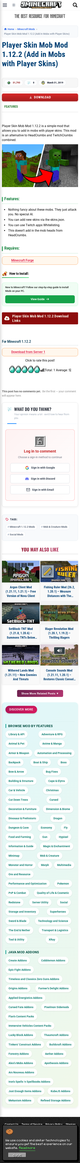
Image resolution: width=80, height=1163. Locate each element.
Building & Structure (21, 780)
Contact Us (11, 1124)
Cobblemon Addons (53, 960)
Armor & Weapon (19, 753)
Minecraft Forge (22, 260)
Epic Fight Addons (20, 969)
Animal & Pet (16, 743)
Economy (46, 827)
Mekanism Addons (20, 1100)
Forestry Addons (19, 1053)
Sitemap (71, 1124)
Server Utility (40, 902)
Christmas (52, 790)
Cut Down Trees (18, 799)
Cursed (54, 799)
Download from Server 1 (28, 352)
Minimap (14, 855)
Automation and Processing (54, 753)
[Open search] (75, 5)
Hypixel (63, 836)
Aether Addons (54, 1053)
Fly (66, 827)
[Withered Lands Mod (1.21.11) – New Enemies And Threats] (21, 655)
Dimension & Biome (58, 809)
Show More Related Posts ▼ (40, 693)
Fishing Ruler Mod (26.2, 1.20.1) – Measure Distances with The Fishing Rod (59, 591)
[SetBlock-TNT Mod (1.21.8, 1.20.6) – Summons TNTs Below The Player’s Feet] (21, 613)
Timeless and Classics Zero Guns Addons (34, 979)
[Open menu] (5, 5)
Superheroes (58, 911)
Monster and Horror (21, 865)
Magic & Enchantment (56, 846)
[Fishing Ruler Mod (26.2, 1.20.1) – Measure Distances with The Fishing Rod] (59, 571)
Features (11, 106)
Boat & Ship (40, 762)
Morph (45, 865)
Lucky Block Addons (21, 1035)
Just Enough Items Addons (25, 1091)
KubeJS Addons (60, 1091)
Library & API (16, 734)
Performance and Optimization (28, 883)
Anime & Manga (52, 743)
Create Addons (18, 960)
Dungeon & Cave (19, 827)
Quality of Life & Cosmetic (53, 892)
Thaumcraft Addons (56, 1035)
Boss (64, 762)
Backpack (14, 762)
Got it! (17, 1155)
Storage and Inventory (22, 911)
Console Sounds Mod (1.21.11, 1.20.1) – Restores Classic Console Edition (59, 675)
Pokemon (63, 883)
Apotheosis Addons (56, 1063)
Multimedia (64, 865)
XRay (52, 939)
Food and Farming (20, 836)
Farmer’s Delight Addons (53, 988)
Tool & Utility (16, 939)
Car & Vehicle (17, 790)
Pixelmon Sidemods (56, 1007)
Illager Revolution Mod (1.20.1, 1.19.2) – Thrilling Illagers (59, 633)
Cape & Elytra (56, 780)
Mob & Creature (49, 855)
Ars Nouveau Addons (21, 1072)
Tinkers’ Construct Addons (25, 1044)
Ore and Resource (19, 874)
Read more (27, 1147)
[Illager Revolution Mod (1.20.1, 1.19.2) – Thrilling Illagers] (59, 613)
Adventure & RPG (52, 734)
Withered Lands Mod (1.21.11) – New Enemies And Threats (21, 675)
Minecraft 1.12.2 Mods (22, 526)
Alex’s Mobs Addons (21, 1063)
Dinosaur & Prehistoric (22, 818)
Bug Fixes (52, 771)
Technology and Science (53, 920)
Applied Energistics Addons (25, 997)
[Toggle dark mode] (13, 5)
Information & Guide (21, 846)
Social (64, 902)
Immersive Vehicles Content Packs (30, 1025)
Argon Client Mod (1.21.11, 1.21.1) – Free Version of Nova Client (21, 591)
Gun (44, 836)
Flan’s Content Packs (21, 1016)
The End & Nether (19, 930)
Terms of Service (32, 1124)
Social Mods (16, 534)
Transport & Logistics (55, 930)
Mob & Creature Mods (55, 526)
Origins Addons (18, 988)
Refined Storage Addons (55, 1100)
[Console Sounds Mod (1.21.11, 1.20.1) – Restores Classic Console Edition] (59, 655)
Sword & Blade (17, 920)
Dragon (57, 818)
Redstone (14, 902)
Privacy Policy (54, 1124)
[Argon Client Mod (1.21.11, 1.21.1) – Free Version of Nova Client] (21, 571)
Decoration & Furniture (23, 809)
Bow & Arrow (16, 771)
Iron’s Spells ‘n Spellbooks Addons (29, 1081)
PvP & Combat (17, 892)
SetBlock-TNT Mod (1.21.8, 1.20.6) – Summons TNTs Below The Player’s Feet (21, 633)
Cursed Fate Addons (21, 1007)
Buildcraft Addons (60, 1044)
